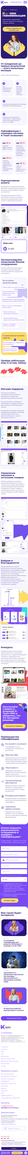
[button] (14, 29)
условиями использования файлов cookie (16, 1144)
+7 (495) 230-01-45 (7, 1106)
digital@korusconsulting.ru (10, 1107)
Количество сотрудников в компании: (11, 875)
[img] (4, 2)
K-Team (20, 888)
